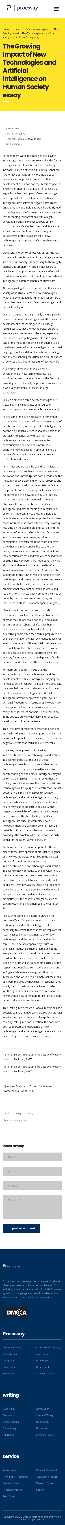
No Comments (14, 144)
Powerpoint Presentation (15, 1476)
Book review (9, 1367)
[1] (59, 409)
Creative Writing (44, 1415)
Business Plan (43, 1367)
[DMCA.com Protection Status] (15, 1311)
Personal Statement (46, 1470)
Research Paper (44, 1483)
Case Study (9, 1409)
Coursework (9, 1415)
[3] (58, 603)
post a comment (23, 1228)
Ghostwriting (9, 1428)
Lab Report (8, 1435)
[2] (51, 499)
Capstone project (45, 1373)
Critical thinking (11, 1422)
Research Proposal (13, 1489)
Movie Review (10, 1470)
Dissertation (42, 1422)
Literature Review (45, 1435)
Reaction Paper (11, 1483)
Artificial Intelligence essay (18, 1113)
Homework (41, 1428)
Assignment (9, 1360)
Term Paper (9, 1496)
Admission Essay (12, 1347)
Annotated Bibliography (48, 1347)
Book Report (42, 1360)
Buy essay (8, 1373)
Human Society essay (16, 1120)
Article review (43, 1354)
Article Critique (10, 1354)
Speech (40, 1489)
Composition (42, 1409)
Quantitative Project (46, 1476)
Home (6, 29)
